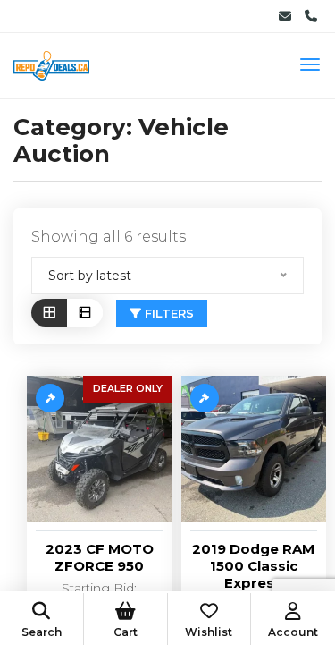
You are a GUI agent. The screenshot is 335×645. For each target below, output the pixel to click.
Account (293, 632)
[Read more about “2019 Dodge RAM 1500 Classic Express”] (204, 398)
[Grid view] (49, 313)
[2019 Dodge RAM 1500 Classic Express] (254, 449)
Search (41, 632)
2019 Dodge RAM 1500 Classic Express (253, 565)
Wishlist (208, 632)
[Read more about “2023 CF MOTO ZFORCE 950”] (50, 398)
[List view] (85, 313)
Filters (167, 313)
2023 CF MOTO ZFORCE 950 (100, 557)
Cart (125, 632)
